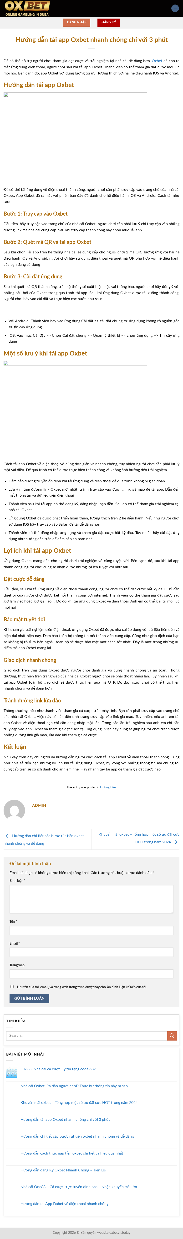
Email (15, 943)
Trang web (17, 965)
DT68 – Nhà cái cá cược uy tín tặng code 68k (58, 1069)
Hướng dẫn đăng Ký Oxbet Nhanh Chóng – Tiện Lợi (63, 1170)
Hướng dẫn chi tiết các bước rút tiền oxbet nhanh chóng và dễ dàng (77, 1136)
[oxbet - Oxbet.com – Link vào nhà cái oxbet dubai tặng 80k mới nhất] (27, 8)
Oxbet (157, 61)
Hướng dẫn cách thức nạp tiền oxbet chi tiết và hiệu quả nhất (71, 1153)
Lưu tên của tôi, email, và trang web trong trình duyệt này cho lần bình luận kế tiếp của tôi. (82, 987)
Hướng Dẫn (108, 787)
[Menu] (175, 8)
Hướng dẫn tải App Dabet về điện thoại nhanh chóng (64, 1204)
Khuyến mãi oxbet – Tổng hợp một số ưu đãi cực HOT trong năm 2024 (79, 1103)
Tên (13, 921)
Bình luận (17, 881)
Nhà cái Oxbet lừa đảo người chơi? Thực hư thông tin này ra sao (74, 1086)
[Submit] (172, 1036)
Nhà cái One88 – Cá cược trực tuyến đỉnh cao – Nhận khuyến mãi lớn (78, 1187)
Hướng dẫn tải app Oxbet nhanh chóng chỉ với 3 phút (65, 1119)
